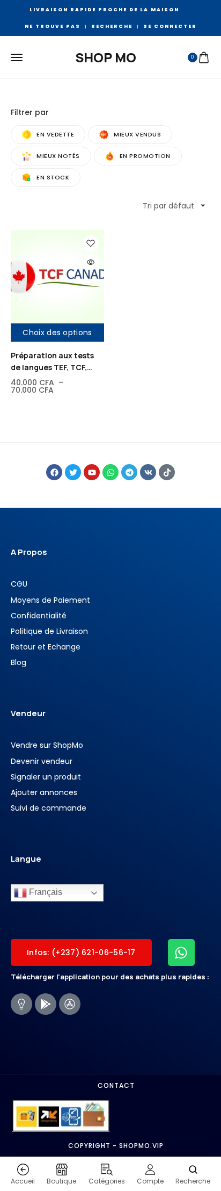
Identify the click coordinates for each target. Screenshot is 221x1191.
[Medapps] (21, 1004)
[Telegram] (129, 472)
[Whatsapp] (110, 472)
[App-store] (69, 1004)
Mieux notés (58, 155)
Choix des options (57, 332)
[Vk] (148, 472)
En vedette (55, 134)
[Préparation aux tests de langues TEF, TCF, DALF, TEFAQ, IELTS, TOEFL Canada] (57, 276)
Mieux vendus (137, 134)
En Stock (52, 177)
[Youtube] (92, 472)
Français (44, 892)
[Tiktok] (167, 472)
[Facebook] (54, 472)
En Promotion (145, 155)
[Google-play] (45, 1004)
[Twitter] (73, 472)
